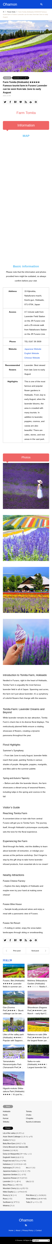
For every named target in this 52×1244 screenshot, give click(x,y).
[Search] (41, 4)
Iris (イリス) (30, 1168)
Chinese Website (32, 358)
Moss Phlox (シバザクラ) (12, 1185)
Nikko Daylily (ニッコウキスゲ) (15, 1192)
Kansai (5, 1118)
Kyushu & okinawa (33, 1122)
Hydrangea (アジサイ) (11, 1168)
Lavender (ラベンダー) (20, 78)
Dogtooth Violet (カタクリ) (13, 1157)
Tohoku (29, 1111)
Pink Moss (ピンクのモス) (36, 1195)
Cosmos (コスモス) (10, 1150)
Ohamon (26, 1220)
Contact (39, 1230)
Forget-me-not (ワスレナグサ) (14, 1161)
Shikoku (6, 1122)
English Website (31, 353)
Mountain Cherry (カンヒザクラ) (15, 1188)
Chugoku (29, 1118)
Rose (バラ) (7, 1199)
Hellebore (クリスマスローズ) (14, 1164)
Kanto (5, 1115)
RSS (26, 1225)
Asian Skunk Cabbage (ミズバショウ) (17, 1137)
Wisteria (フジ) (8, 1206)
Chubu (28, 1115)
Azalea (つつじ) (9, 1140)
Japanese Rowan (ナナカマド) (15, 1178)
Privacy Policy (27, 1230)
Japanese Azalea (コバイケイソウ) (16, 1171)
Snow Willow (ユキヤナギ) (36, 1199)
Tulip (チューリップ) (34, 1202)
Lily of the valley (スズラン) (13, 1133)
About (18, 1230)
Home (11, 1230)
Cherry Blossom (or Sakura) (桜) (15, 1147)
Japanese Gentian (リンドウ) (14, 1175)
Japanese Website (32, 349)
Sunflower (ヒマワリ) (11, 1202)
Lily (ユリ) (30, 1181)
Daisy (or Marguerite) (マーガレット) (17, 1154)
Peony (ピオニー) (9, 1195)
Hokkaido (7, 78)
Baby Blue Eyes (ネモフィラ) (14, 1144)
